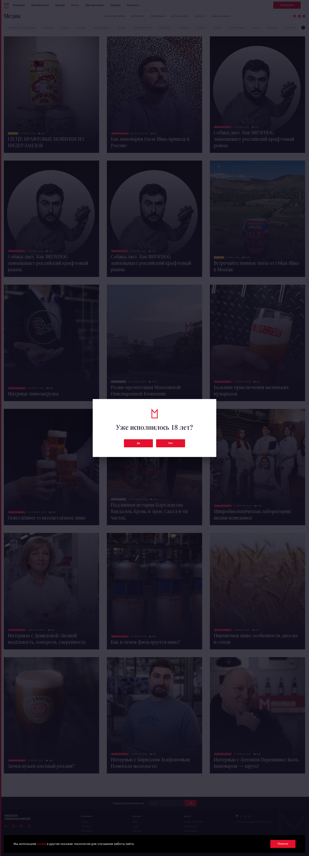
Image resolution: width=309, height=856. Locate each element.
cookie (41, 843)
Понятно (283, 844)
